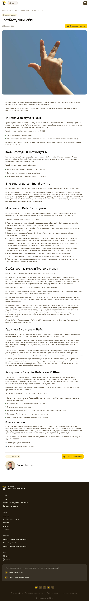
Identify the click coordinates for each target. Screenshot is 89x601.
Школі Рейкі (16, 377)
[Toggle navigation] (85, 3)
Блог (10, 10)
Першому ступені (14, 291)
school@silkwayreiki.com (25, 446)
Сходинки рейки (24, 10)
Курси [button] (12, 3)
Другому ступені (14, 297)
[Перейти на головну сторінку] (4, 3)
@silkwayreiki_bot (23, 443)
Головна (4, 10)
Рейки (15, 10)
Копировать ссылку (78, 26)
